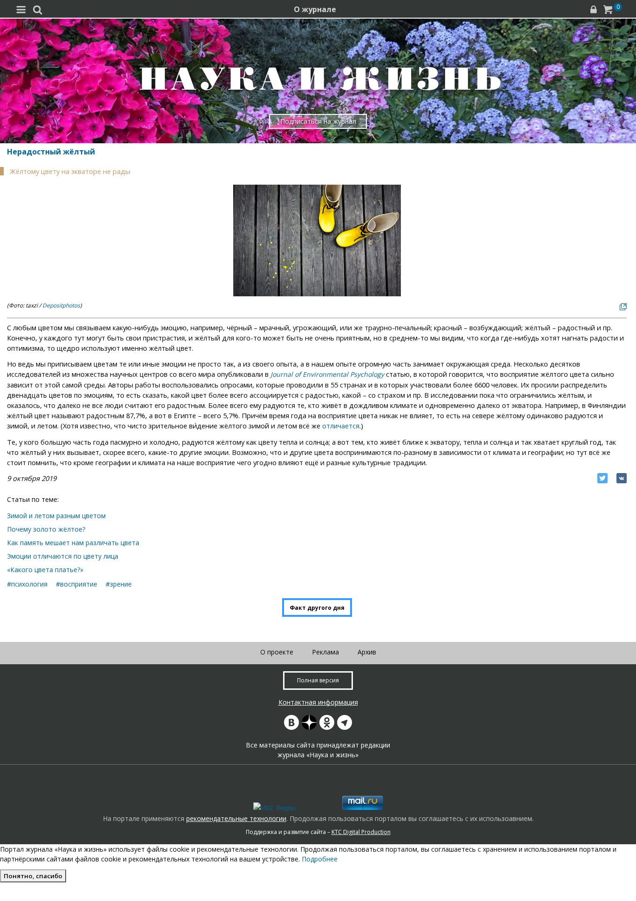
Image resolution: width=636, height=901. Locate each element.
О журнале (315, 9)
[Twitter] (602, 478)
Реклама (325, 651)
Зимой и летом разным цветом (56, 515)
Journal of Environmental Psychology (327, 374)
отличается (340, 425)
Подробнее (320, 858)
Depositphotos (61, 305)
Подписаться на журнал (318, 121)
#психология (27, 584)
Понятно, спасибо (33, 876)
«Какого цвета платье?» (45, 569)
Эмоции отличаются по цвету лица (62, 556)
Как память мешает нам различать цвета (73, 542)
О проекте (276, 651)
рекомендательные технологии (236, 818)
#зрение (119, 584)
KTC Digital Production (361, 832)
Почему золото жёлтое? (46, 529)
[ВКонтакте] (621, 478)
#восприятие (76, 584)
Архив (367, 651)
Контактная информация (318, 702)
